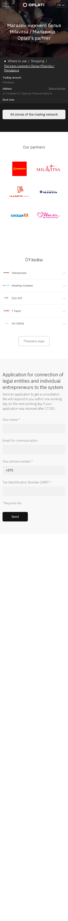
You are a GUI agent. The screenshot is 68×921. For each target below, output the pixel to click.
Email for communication (20, 440)
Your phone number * (18, 461)
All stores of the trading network (34, 114)
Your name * (11, 419)
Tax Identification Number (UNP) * (27, 482)
